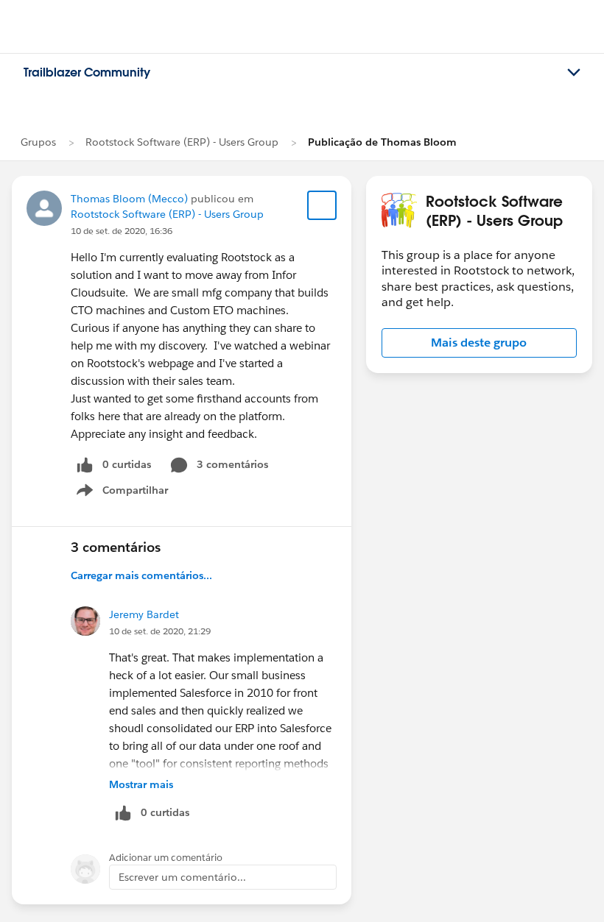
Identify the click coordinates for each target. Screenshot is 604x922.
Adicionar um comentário (165, 857)
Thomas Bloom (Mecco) (129, 198)
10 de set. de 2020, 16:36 (121, 230)
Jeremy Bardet (144, 614)
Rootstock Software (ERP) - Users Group (181, 142)
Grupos (38, 142)
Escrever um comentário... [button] (182, 877)
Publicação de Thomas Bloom (382, 142)
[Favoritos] (322, 205)
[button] (479, 343)
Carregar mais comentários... (141, 575)
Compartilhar (135, 493)
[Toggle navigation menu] (574, 73)
